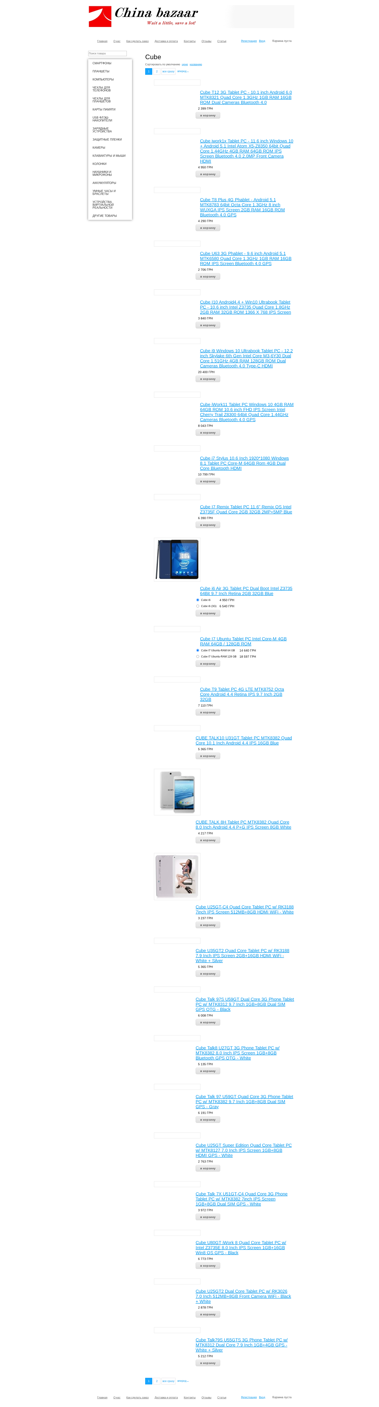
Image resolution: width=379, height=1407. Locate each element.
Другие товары (105, 215)
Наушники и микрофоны (102, 173)
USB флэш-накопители (102, 119)
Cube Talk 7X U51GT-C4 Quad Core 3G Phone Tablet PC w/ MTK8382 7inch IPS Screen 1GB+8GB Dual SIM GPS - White (242, 1198)
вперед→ (183, 71)
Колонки (99, 164)
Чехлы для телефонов (102, 89)
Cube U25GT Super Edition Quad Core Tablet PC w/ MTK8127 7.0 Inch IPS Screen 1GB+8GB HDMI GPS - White (244, 1150)
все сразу (168, 71)
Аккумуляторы (104, 183)
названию (196, 64)
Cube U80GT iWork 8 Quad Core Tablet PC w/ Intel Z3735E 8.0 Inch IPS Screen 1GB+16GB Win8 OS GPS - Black (241, 1247)
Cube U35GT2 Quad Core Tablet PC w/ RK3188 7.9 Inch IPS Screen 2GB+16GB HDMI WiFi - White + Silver (242, 955)
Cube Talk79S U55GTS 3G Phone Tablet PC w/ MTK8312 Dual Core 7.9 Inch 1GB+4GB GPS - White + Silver (242, 1345)
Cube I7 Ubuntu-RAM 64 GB (218, 650)
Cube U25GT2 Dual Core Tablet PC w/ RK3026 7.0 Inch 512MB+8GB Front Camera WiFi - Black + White (243, 1296)
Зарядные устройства (102, 130)
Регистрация (249, 41)
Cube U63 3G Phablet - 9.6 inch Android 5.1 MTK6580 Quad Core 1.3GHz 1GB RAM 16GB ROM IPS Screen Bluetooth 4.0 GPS (245, 258)
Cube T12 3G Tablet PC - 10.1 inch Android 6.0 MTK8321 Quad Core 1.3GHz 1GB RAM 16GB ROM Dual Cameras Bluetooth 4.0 (246, 97)
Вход (262, 41)
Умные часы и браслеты (104, 192)
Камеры (99, 147)
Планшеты (101, 71)
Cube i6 (206, 600)
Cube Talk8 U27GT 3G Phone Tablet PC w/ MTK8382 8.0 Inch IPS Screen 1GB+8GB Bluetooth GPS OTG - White (238, 1052)
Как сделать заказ (137, 41)
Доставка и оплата (166, 41)
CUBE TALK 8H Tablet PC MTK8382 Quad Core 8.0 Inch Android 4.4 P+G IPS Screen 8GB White (243, 825)
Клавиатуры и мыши (109, 155)
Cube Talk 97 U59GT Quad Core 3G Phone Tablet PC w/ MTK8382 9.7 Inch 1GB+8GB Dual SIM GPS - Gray (244, 1101)
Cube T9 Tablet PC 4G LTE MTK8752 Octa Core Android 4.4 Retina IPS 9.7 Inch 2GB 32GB (242, 694)
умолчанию (173, 64)
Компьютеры (103, 79)
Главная (102, 41)
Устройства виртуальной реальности (103, 204)
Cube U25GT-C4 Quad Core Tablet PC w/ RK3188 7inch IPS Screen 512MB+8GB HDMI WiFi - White (245, 909)
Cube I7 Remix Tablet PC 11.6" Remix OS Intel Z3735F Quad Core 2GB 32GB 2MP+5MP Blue (246, 509)
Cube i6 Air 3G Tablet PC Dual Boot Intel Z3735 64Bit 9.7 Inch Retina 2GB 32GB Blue (246, 591)
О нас (116, 41)
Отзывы (206, 41)
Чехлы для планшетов (102, 100)
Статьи (221, 41)
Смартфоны (102, 63)
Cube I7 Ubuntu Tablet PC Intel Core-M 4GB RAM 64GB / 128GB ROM (243, 641)
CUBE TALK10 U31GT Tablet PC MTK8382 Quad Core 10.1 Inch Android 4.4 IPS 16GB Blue (244, 740)
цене (185, 64)
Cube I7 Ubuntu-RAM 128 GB (218, 656)
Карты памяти (104, 109)
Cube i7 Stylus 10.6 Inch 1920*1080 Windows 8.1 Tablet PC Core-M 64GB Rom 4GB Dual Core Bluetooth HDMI (244, 463)
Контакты (190, 41)
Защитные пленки (107, 139)
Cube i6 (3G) (208, 606)
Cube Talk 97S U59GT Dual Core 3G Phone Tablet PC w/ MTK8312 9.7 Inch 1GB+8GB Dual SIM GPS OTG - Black (245, 1004)
